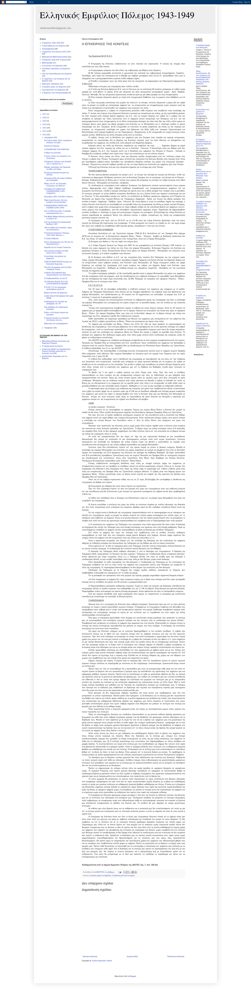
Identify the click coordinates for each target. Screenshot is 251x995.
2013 (44, 128)
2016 (44, 118)
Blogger (133, 976)
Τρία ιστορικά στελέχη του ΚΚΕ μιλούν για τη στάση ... (56, 252)
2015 (44, 121)
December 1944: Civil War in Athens (58, 197)
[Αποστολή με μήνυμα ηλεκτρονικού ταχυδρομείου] (124, 872)
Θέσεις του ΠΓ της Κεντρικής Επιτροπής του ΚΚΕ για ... (55, 185)
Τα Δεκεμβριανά (48, 49)
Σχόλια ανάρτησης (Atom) (102, 961)
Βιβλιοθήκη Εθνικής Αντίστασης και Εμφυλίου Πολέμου (55, 342)
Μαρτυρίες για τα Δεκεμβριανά (56, 324)
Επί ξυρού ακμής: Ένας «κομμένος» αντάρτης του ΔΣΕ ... (58, 141)
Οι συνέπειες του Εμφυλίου (52, 66)
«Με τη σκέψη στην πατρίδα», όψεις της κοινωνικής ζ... (58, 229)
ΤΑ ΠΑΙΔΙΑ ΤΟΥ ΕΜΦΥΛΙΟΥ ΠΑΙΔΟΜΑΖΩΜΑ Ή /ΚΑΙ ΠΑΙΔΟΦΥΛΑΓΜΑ (203, 265)
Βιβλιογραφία (47, 63)
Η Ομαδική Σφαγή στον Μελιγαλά (203, 46)
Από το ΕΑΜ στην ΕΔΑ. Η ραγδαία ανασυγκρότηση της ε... (57, 212)
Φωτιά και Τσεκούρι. (52, 146)
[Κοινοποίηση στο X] (130, 872)
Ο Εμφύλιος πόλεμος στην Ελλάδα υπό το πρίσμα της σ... (57, 163)
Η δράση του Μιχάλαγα (201, 297)
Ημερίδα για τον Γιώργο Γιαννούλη (57, 247)
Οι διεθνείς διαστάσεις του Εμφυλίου (56, 69)
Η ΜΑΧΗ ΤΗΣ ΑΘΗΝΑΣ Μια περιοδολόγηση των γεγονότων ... (58, 274)
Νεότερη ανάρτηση (90, 956)
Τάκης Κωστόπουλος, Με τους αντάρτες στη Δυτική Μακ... (56, 201)
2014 (44, 124)
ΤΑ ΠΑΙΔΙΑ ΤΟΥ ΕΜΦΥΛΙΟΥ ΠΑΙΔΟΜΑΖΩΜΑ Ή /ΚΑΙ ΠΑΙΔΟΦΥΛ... (55, 191)
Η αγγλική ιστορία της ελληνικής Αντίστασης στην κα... (56, 319)
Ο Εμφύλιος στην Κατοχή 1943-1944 (56, 52)
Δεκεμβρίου (49, 137)
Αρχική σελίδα (132, 956)
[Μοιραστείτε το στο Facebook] (132, 872)
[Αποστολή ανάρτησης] (120, 872)
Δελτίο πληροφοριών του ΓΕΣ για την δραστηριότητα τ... (58, 243)
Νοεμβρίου (48, 328)
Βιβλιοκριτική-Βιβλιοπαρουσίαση (55, 57)
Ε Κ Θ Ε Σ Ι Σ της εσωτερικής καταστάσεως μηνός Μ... (55, 288)
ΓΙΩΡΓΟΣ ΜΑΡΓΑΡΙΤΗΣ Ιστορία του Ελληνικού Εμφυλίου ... (58, 263)
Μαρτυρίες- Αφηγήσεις (50, 84)
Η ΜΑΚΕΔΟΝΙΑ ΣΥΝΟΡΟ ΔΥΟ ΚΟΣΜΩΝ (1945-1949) (55, 207)
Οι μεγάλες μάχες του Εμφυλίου (100, 875)
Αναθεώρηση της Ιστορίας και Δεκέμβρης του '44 (55, 303)
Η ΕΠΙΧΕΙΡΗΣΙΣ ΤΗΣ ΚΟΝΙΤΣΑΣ (56, 149)
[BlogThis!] (127, 872)
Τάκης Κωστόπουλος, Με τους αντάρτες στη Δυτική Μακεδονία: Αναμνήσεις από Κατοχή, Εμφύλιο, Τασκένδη (203, 77)
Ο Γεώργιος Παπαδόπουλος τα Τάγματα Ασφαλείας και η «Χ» (203, 143)
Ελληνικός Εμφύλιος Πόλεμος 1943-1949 (117, 15)
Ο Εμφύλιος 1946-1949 (51, 43)
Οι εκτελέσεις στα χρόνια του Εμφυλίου (202, 112)
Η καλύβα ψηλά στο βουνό (52, 346)
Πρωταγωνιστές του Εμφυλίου (54, 90)
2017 (44, 114)
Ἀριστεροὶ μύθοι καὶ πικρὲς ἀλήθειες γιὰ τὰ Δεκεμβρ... (58, 179)
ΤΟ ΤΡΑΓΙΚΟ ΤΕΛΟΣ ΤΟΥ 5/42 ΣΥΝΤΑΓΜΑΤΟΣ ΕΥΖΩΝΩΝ (56, 283)
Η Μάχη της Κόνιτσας (52, 153)
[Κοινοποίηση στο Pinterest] (135, 872)
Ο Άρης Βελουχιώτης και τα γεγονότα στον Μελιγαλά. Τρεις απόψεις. (203, 173)
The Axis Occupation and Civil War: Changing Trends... (58, 268)
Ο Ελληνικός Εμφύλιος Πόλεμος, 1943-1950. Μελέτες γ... (57, 234)
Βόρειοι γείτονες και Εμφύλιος (55, 293)
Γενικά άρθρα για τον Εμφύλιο (53, 46)
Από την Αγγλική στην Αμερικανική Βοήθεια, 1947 (57, 223)
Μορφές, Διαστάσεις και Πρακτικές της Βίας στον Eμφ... (57, 168)
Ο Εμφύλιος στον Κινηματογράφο (55, 93)
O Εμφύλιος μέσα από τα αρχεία (123, 875)
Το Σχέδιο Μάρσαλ (51, 239)
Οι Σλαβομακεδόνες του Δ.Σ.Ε (55, 278)
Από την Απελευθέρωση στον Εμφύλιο (57, 74)
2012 (44, 131)
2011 (44, 135)
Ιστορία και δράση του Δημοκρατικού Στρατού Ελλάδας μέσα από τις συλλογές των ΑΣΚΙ (56, 351)
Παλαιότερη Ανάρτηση (175, 956)
